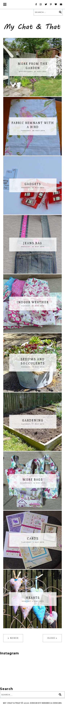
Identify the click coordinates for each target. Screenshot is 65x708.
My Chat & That (12, 703)
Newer (14, 638)
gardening (33, 420)
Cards (33, 538)
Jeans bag (32, 243)
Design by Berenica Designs (46, 703)
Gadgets (33, 184)
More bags (33, 479)
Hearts (33, 598)
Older (51, 638)
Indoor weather (33, 302)
